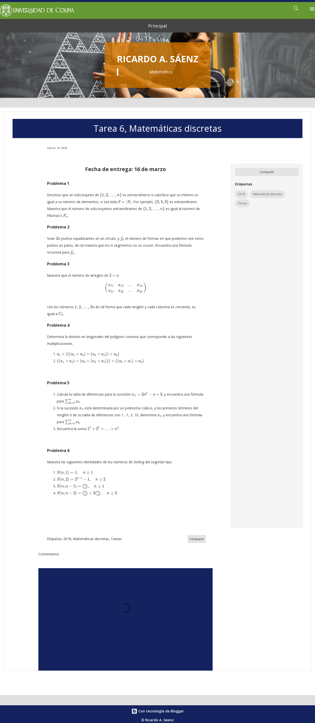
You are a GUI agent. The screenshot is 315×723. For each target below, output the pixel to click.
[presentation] (111, 195)
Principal (157, 26)
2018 (241, 194)
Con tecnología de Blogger (160, 711)
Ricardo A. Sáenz (157, 59)
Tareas (242, 203)
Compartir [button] (267, 172)
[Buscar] (295, 8)
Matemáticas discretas (267, 194)
